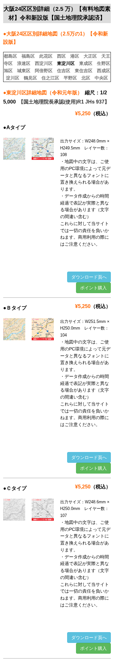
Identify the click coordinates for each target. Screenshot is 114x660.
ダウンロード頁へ (89, 277)
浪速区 (23, 63)
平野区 (70, 77)
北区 (85, 77)
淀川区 (12, 77)
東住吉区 (83, 70)
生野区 (103, 63)
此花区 (46, 56)
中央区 (101, 77)
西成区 (103, 70)
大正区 (90, 56)
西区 (61, 56)
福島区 (28, 56)
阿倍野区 (44, 70)
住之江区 (50, 77)
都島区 (10, 56)
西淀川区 (44, 63)
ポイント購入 (93, 287)
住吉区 (63, 70)
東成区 (85, 63)
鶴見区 (30, 77)
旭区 (8, 70)
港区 (74, 56)
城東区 (23, 70)
